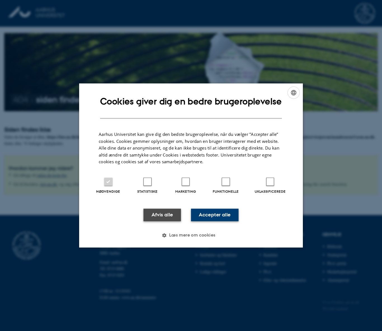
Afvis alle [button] (162, 215)
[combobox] (293, 92)
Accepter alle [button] (214, 215)
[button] (190, 235)
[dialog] (191, 165)
